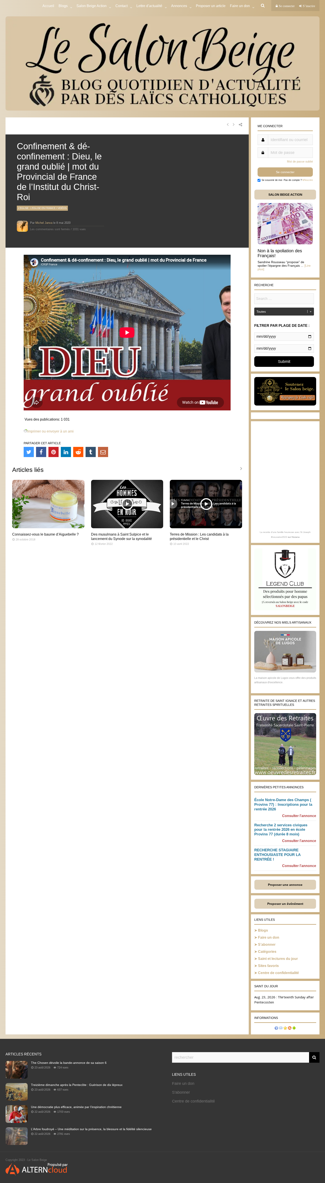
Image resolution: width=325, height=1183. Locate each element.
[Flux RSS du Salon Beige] (289, 1028)
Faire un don (268, 937)
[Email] (103, 452)
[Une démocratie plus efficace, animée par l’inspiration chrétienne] (17, 1121)
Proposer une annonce (285, 884)
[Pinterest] (53, 452)
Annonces (179, 6)
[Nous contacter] (281, 1028)
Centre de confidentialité (278, 973)
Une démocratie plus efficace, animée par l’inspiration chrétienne (76, 1107)
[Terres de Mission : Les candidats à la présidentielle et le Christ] (206, 527)
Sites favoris (268, 966)
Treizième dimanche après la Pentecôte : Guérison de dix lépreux (76, 1085)
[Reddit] (78, 452)
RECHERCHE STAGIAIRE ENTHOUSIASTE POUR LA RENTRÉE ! (277, 854)
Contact (121, 6)
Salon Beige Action (91, 6)
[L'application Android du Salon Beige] (294, 1028)
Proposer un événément (285, 903)
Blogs (63, 6)
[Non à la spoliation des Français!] (285, 243)
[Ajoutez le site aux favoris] (285, 1028)
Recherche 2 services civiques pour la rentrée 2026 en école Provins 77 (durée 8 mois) (280, 830)
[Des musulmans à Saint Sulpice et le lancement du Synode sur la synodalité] (127, 527)
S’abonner (266, 944)
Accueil (48, 6)
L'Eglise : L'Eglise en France (36, 208)
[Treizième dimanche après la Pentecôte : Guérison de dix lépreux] (17, 1099)
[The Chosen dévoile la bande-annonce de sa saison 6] (17, 1077)
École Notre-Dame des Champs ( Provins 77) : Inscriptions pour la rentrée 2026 (283, 804)
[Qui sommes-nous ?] (276, 1028)
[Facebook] (41, 452)
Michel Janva (43, 222)
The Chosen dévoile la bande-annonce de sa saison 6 (69, 1062)
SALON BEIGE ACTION (285, 194)
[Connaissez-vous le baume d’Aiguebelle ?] (48, 527)
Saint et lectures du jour (278, 959)
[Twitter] (29, 452)
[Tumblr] (91, 452)
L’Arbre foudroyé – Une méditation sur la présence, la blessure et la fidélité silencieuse (91, 1129)
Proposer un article (211, 6)
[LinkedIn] (66, 452)
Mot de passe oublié (300, 161)
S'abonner (181, 1092)
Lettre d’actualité (149, 6)
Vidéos (62, 208)
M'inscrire (307, 180)
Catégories (267, 951)
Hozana (296, 537)
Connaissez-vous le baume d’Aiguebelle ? (45, 534)
